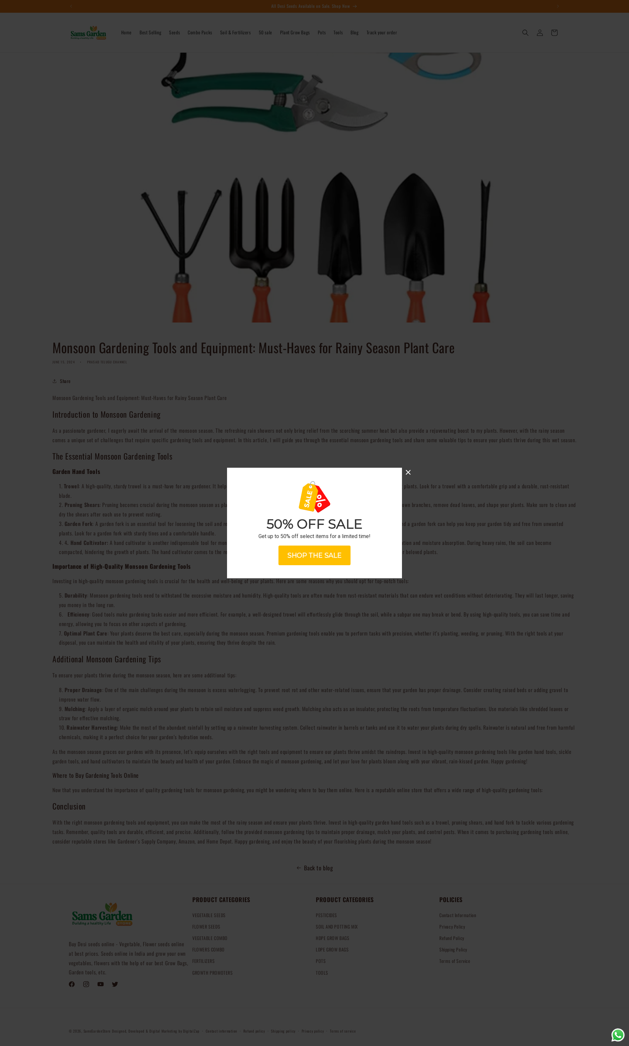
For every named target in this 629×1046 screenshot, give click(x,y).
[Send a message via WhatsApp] (618, 1035)
